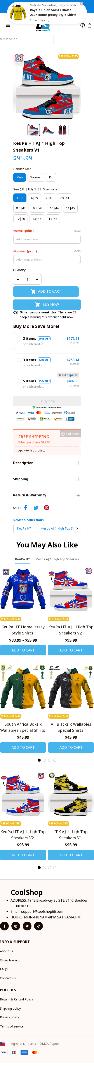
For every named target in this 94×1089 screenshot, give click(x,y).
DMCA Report (49, 1043)
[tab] (39, 760)
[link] (18, 13)
